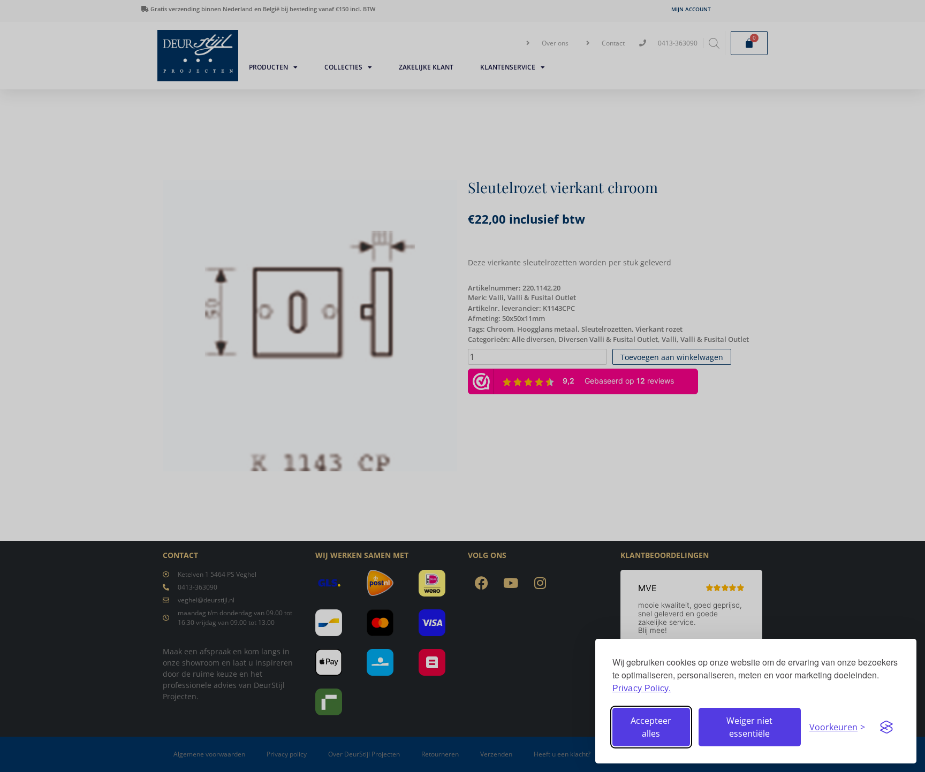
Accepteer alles (651, 727)
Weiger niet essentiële (749, 727)
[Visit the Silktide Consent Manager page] (886, 727)
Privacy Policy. (641, 688)
